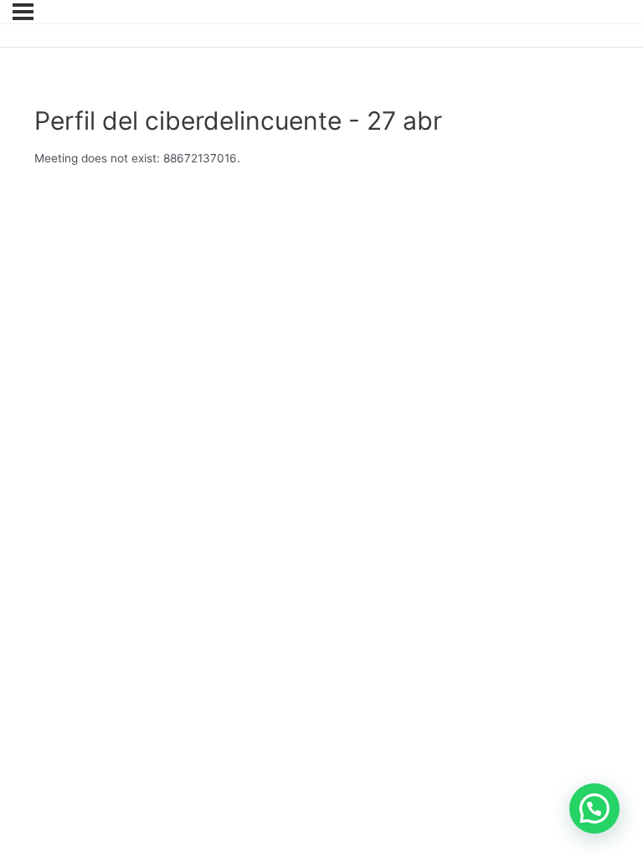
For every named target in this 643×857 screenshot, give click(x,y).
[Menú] (23, 11)
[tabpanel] (310, 158)
